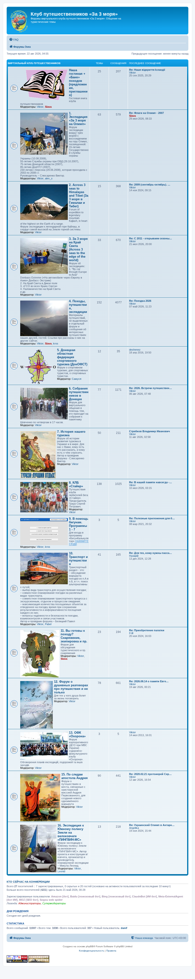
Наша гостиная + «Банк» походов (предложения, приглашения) (78, 82)
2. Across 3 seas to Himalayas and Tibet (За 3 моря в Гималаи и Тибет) (78, 195)
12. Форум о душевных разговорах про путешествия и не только (71, 687)
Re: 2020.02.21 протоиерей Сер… (150, 774)
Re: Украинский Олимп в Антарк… (152, 825)
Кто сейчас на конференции (28, 881)
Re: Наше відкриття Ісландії (147, 69)
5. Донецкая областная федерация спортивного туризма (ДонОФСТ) (72, 357)
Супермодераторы (54, 903)
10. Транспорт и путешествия (78, 559)
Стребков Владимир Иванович (149, 431)
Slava (48, 106)
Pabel (48, 624)
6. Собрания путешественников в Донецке (78, 394)
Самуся (76, 378)
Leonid (61, 871)
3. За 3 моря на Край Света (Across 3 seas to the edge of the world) (78, 249)
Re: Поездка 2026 (140, 300)
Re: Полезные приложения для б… (152, 518)
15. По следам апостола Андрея (74, 776)
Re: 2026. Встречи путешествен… (150, 388)
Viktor (40, 106)
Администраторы (29, 903)
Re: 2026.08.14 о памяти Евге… (149, 681)
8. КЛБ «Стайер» (76, 484)
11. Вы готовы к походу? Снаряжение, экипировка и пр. (74, 636)
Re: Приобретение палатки (146, 630)
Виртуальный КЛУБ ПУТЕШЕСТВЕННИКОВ (34, 63)
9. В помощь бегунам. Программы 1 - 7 (78, 524)
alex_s (49, 178)
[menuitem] (14, 39)
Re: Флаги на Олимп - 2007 (146, 112)
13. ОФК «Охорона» (77, 734)
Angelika (134, 827)
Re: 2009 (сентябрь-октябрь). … (149, 184)
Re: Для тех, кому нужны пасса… (150, 553)
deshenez (135, 349)
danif (124, 928)
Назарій (133, 555)
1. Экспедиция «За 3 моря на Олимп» (78, 118)
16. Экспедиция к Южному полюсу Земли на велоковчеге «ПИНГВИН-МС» (71, 832)
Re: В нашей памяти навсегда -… (150, 482)
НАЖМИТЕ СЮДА (78, 542)
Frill (131, 633)
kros (55, 343)
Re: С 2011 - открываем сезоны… (150, 238)
